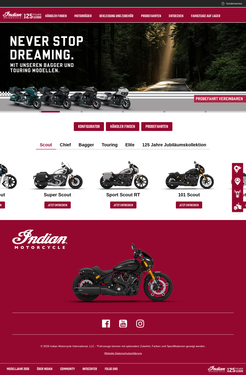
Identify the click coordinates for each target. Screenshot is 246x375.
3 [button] (102, 111)
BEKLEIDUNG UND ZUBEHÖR (116, 16)
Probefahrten (151, 16)
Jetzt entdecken (57, 205)
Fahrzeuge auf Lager (205, 16)
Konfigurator (89, 126)
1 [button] (19, 111)
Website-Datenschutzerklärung (123, 353)
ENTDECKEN (176, 16)
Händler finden (56, 16)
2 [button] (61, 111)
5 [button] (185, 111)
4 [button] (143, 111)
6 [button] (226, 111)
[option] (123, 67)
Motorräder (83, 16)
